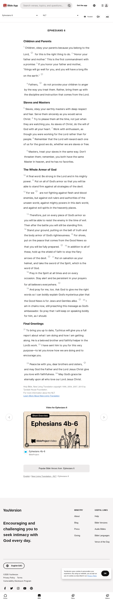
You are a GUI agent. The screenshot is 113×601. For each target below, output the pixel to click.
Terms (19, 578)
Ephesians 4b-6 (40, 451)
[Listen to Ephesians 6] (98, 16)
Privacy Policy (9, 578)
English (26, 476)
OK (105, 573)
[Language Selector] (94, 5)
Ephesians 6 (7, 15)
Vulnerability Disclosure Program (17, 581)
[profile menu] (104, 5)
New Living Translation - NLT (44, 476)
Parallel (90, 17)
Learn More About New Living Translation (41, 395)
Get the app (82, 5)
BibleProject (34, 454)
